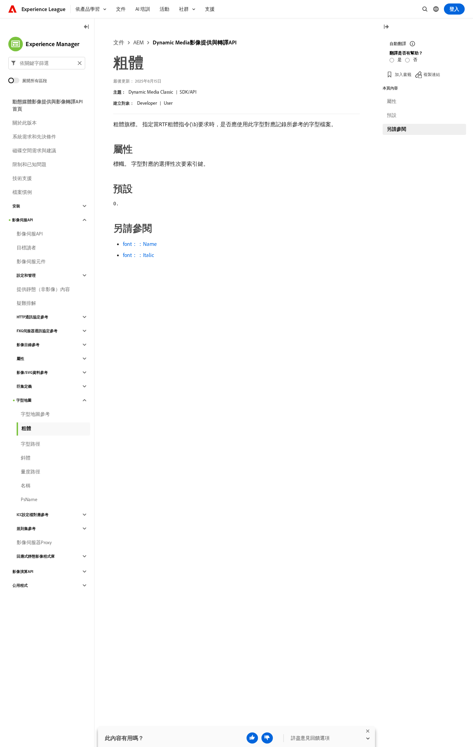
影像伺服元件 (31, 261)
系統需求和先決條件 (34, 137)
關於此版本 (24, 123)
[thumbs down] (267, 738)
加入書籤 (403, 74)
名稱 (25, 485)
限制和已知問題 (29, 164)
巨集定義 (24, 386)
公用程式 (20, 585)
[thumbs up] (252, 738)
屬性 (20, 358)
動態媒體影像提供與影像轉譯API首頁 (47, 105)
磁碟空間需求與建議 (34, 150)
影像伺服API (22, 219)
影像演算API (22, 571)
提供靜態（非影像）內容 (43, 289)
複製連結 (431, 74)
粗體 (26, 428)
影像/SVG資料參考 (32, 372)
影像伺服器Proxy (34, 542)
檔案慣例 (22, 192)
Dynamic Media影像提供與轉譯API (195, 42)
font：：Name (140, 243)
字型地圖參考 (35, 414)
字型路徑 (30, 444)
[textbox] (46, 63)
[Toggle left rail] (86, 27)
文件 (118, 42)
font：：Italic (138, 254)
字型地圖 (24, 400)
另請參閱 (396, 129)
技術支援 (22, 178)
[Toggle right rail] (386, 27)
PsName (29, 499)
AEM (138, 42)
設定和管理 (26, 275)
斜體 (25, 458)
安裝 (16, 206)
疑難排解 (26, 303)
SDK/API (188, 92)
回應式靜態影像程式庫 (36, 556)
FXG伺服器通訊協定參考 (37, 330)
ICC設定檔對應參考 (32, 514)
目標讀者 (26, 247)
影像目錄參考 (28, 344)
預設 (391, 115)
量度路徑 (30, 472)
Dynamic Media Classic (150, 92)
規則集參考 (26, 528)
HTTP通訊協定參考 (32, 317)
